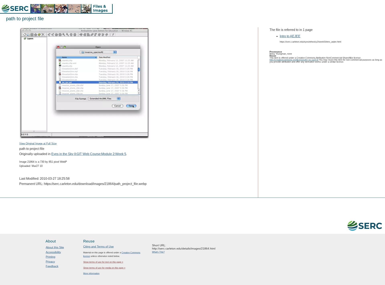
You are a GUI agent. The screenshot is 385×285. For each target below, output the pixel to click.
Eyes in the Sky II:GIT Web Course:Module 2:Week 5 (88, 154)
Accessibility (53, 252)
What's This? (158, 252)
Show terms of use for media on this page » (104, 268)
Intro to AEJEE (290, 36)
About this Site (55, 247)
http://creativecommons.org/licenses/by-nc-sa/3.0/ (294, 60)
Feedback (52, 266)
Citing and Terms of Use (98, 246)
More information (91, 273)
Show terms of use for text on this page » (103, 262)
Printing (50, 256)
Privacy (50, 261)
